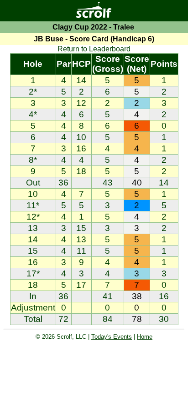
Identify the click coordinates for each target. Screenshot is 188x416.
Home (144, 336)
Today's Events (111, 336)
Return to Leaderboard (94, 49)
